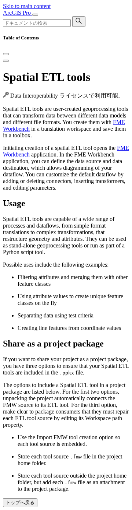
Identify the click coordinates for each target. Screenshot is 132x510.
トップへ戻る (20, 502)
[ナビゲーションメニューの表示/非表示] (35, 15)
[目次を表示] (6, 61)
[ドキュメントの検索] (78, 21)
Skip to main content (27, 6)
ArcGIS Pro (17, 13)
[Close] (6, 54)
